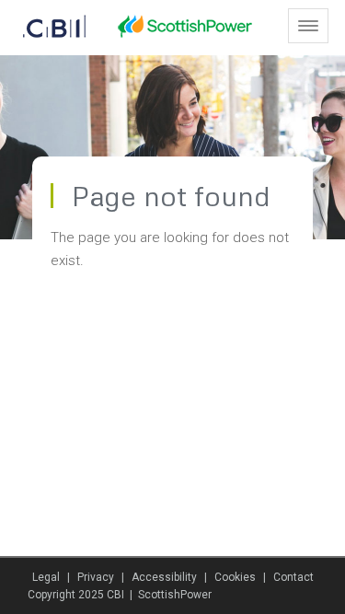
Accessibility (164, 577)
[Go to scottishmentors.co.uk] (46, 26)
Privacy (95, 577)
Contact (293, 577)
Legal (46, 577)
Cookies (235, 577)
